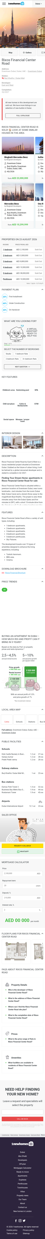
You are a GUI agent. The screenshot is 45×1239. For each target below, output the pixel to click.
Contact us (22, 1207)
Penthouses (22, 1184)
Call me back (22, 1119)
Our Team (23, 1199)
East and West (7, 85)
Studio (8, 354)
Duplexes (22, 1180)
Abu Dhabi (22, 1156)
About (22, 1203)
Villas (22, 1191)
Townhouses (22, 1188)
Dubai (37, 4)
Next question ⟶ (22, 367)
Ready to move (22, 1172)
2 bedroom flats (12, 359)
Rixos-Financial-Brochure (15, 573)
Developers (22, 1160)
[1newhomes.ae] (22, 1144)
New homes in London (22, 1211)
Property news (22, 1195)
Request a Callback (22, 846)
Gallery (29, 53)
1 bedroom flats (21, 354)
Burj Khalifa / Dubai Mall (14, 78)
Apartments (22, 1176)
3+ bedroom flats (29, 359)
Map (10, 53)
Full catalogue (23, 115)
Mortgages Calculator (22, 1168)
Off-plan (22, 1164)
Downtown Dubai (35, 71)
